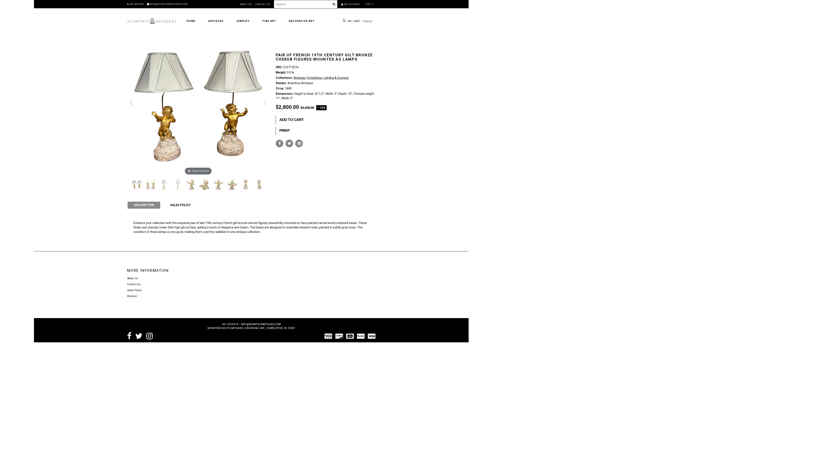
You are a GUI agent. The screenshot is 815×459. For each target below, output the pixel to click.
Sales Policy (134, 290)
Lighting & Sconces (336, 77)
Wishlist (132, 296)
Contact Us (134, 284)
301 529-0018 (136, 4)
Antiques (300, 77)
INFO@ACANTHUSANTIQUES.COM (168, 4)
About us (245, 4)
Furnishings (314, 77)
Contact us (262, 4)
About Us (132, 278)
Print (284, 130)
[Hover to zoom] (198, 104)
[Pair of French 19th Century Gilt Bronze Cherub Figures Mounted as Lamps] (137, 184)
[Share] (279, 143)
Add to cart (291, 120)
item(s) (359, 21)
